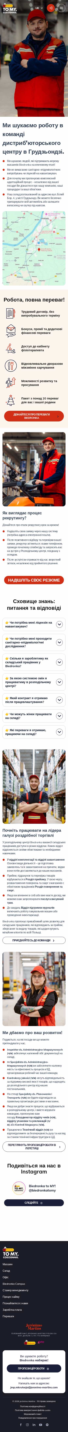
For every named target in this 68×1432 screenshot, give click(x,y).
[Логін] (51, 8)
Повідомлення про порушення (32, 1417)
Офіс (5, 1277)
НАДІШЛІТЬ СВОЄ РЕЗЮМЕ (34, 580)
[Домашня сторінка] (10, 1252)
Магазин (7, 1264)
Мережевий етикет (33, 1414)
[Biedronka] (30, 1342)
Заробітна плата (12, 1309)
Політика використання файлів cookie (33, 1410)
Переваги (8, 1316)
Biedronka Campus (14, 1283)
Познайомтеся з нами (15, 1303)
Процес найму (11, 1296)
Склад (6, 1270)
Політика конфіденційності (32, 1406)
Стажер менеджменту (15, 1290)
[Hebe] (41, 1342)
